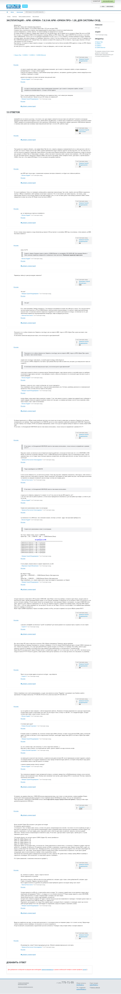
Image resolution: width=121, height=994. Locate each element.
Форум (12, 12)
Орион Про (18, 55)
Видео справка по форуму (25, 16)
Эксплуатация (20, 12)
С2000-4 (32, 55)
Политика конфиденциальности (25, 987)
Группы (8, 16)
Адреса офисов (95, 987)
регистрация (110, 6)
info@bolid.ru (80, 985)
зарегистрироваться (47, 969)
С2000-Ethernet (41, 55)
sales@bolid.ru (94, 985)
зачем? (85, 969)
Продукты (14, 16)
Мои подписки (36, 16)
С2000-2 (25, 55)
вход (103, 6)
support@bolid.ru (81, 989)
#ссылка (16, 65)
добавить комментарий (29, 106)
